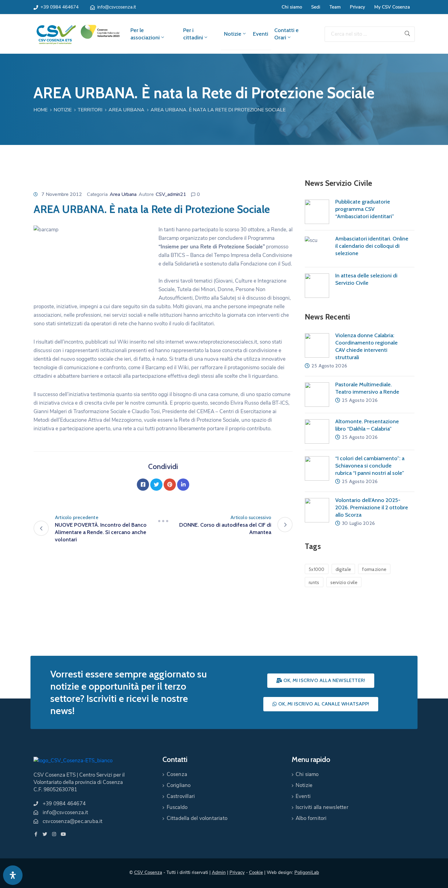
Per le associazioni (145, 34)
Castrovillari (181, 796)
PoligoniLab (306, 872)
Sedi (315, 7)
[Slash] (163, 521)
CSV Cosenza (148, 872)
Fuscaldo (177, 807)
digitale (343, 569)
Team (335, 7)
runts (314, 582)
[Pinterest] (170, 484)
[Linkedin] (183, 484)
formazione (374, 569)
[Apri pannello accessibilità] (13, 875)
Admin (219, 872)
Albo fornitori (311, 818)
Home (41, 109)
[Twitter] (156, 484)
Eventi (260, 34)
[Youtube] (63, 834)
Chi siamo (292, 7)
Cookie (256, 872)
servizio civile (344, 582)
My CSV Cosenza (392, 7)
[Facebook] (143, 484)
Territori (90, 109)
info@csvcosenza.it (116, 7)
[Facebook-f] (36, 834)
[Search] (407, 34)
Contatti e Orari (286, 34)
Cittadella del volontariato (197, 818)
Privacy (357, 7)
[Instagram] (54, 834)
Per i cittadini (193, 34)
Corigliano (179, 785)
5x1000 (317, 569)
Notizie (232, 34)
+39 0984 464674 (60, 7)
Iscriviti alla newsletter (322, 807)
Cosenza (177, 774)
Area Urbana (126, 109)
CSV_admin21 (171, 194)
